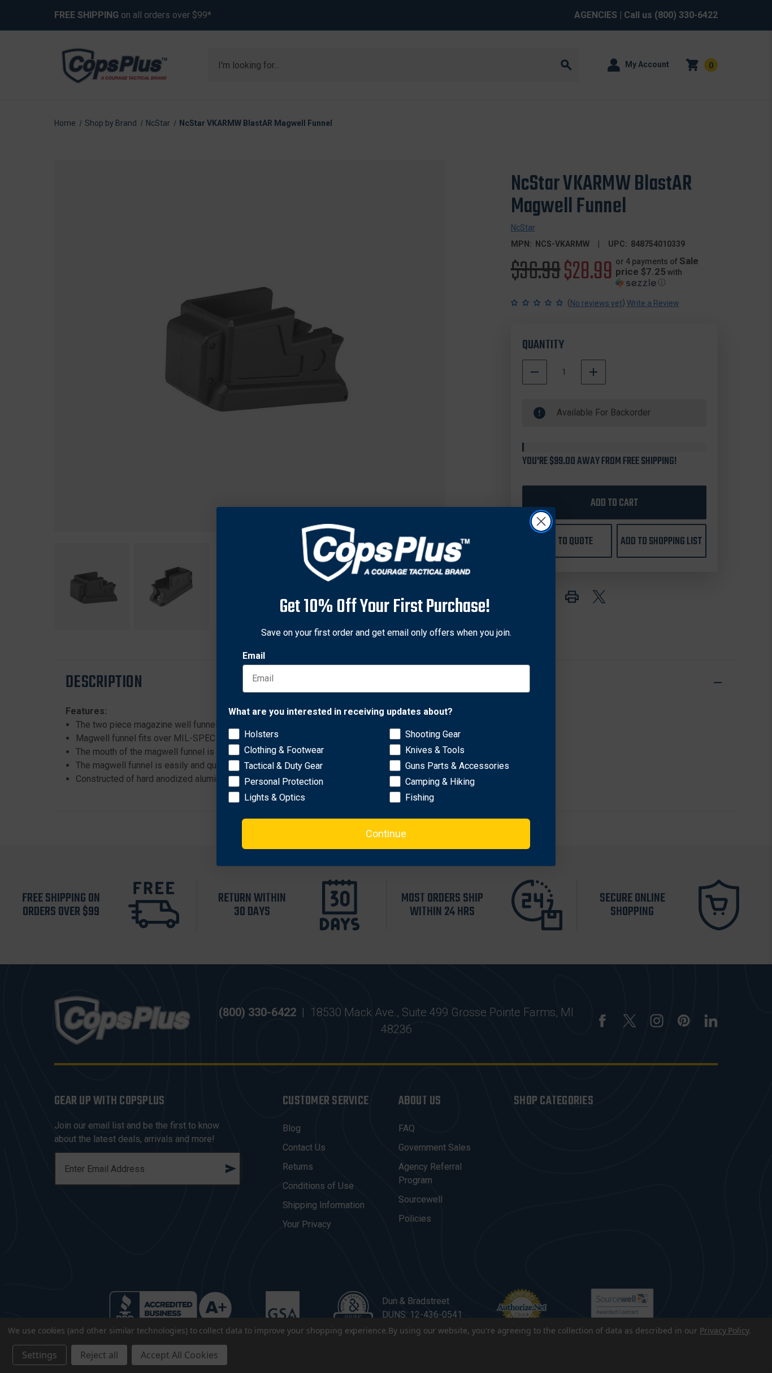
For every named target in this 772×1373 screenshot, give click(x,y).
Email (253, 655)
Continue (386, 833)
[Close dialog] (541, 521)
